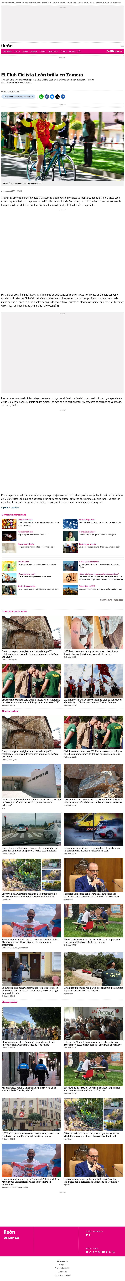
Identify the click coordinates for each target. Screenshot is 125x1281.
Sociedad (33, 51)
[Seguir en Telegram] (96, 1252)
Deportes (4, 508)
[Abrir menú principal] (122, 46)
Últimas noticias (9, 1002)
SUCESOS (92, 2)
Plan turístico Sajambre (35, 2)
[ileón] (17, 1232)
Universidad (52, 51)
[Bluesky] (52, 96)
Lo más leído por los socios (14, 611)
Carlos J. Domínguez (9, 660)
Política (17, 51)
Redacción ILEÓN (70, 657)
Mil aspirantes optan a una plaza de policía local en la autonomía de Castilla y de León (29, 1089)
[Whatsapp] (41, 96)
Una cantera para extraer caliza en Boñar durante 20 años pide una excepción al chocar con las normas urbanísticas (93, 801)
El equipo (62, 1264)
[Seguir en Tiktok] (107, 1252)
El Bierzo (63, 51)
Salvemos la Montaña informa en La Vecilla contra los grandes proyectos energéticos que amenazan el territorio (93, 1043)
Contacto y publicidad (63, 1275)
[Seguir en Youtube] (103, 1252)
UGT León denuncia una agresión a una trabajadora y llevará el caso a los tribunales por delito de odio (91, 652)
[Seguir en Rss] (114, 1252)
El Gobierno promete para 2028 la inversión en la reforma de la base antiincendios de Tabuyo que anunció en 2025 (31, 701)
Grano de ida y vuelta (22, 2)
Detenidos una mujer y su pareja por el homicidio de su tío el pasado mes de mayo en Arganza (93, 989)
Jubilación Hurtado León (102, 2)
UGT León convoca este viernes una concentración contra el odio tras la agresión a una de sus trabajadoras (31, 1134)
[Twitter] (57, 96)
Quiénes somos (62, 1261)
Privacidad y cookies (62, 1268)
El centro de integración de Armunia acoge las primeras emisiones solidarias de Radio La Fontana (92, 941)
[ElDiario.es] (114, 51)
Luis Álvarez (6, 899)
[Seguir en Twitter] (90, 1252)
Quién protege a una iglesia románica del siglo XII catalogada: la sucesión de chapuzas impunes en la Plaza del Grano (30, 654)
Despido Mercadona (83, 2)
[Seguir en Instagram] (99, 1252)
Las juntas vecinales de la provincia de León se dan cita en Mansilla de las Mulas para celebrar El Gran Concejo (93, 701)
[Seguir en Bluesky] (87, 1252)
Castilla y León (75, 51)
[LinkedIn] (63, 96)
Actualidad (7, 51)
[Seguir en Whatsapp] (110, 1252)
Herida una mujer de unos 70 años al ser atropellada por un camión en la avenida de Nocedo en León (92, 849)
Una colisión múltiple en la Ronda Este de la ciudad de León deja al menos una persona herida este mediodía (29, 849)
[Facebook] (47, 96)
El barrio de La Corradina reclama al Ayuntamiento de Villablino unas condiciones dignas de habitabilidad (29, 895)
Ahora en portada (10, 711)
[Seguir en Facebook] (93, 1252)
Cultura (25, 51)
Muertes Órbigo (46, 2)
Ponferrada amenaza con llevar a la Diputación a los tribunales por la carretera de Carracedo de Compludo (91, 895)
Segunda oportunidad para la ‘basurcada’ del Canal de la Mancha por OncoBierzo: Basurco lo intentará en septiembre (30, 942)
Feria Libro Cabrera (71, 2)
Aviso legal (62, 1272)
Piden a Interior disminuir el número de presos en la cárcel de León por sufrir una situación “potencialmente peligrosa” (31, 802)
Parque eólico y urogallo (58, 2)
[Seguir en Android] (87, 1234)
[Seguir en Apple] (90, 1234)
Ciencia (43, 51)
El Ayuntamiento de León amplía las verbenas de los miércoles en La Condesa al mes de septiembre (28, 1043)
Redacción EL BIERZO (10, 948)
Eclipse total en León (115, 2)
